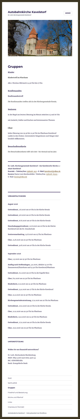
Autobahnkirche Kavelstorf (27, 12)
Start (10, 378)
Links (10, 402)
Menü (68, 13)
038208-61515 (51, 174)
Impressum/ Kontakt (16, 407)
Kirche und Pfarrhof (15, 397)
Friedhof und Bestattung (18, 392)
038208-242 (32, 171)
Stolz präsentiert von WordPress (36, 413)
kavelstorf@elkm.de (52, 171)
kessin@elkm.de (20, 177)
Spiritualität (12, 383)
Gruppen (11, 388)
